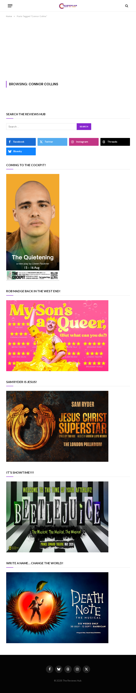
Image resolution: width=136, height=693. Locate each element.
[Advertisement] (68, 48)
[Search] (126, 6)
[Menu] (10, 6)
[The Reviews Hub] (68, 6)
